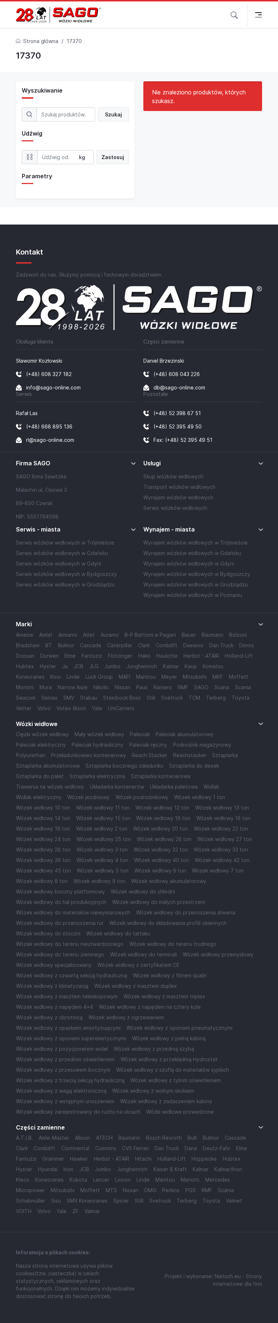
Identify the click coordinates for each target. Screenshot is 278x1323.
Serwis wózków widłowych (175, 508)
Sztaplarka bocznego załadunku (124, 766)
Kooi (55, 677)
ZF (75, 1211)
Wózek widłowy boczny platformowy (60, 891)
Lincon (123, 1180)
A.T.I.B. (24, 1138)
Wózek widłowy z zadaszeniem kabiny (166, 1101)
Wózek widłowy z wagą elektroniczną (61, 1091)
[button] (234, 14)
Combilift (166, 645)
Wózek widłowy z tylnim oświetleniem (175, 1080)
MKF (217, 677)
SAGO (201, 687)
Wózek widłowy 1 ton (199, 797)
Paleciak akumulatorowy (185, 734)
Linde (73, 677)
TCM (194, 698)
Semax (49, 698)
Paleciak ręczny (148, 745)
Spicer (121, 1201)
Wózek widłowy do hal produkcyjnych (61, 902)
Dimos (246, 645)
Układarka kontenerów (117, 787)
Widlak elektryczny (39, 797)
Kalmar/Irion (228, 1169)
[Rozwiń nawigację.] (258, 15)
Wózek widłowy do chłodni (143, 891)
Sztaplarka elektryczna (97, 776)
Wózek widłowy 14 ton (43, 818)
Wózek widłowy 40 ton (161, 860)
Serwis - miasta (38, 529)
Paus (142, 687)
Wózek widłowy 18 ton (223, 818)
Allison (82, 1138)
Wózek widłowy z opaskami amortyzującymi (68, 1028)
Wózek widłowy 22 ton (221, 828)
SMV (68, 698)
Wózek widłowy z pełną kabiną (169, 1038)
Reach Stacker (149, 755)
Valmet (234, 1201)
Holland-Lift (239, 656)
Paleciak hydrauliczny (97, 745)
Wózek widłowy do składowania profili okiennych (168, 923)
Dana (191, 1148)
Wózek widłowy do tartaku (118, 933)
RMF (183, 687)
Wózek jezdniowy (88, 797)
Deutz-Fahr (216, 1148)
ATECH (104, 1138)
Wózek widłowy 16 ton (163, 818)
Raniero (162, 687)
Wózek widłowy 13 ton (222, 808)
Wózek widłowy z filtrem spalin (170, 975)
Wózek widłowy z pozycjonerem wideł (62, 1049)
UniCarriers (121, 708)
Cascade (90, 645)
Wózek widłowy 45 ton (43, 870)
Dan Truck (221, 645)
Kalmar (171, 666)
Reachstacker (189, 755)
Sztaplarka (225, 755)
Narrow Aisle (73, 687)
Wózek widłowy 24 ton (43, 839)
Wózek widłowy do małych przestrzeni (158, 902)
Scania (243, 687)
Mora (45, 687)
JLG (93, 666)
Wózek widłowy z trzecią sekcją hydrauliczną (70, 1080)
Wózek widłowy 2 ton (101, 828)
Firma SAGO (33, 463)
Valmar (92, 1211)
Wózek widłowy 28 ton (43, 849)
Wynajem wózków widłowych (178, 497)
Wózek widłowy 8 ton (42, 881)
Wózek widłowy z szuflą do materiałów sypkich (172, 1070)
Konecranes (30, 677)
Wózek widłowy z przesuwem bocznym (63, 1070)
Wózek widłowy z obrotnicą (49, 1017)
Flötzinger (120, 656)
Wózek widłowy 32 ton (161, 849)
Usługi (152, 463)
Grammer (53, 1159)
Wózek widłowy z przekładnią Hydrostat (169, 1059)
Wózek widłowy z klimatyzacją (52, 986)
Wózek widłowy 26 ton (164, 839)
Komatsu (213, 666)
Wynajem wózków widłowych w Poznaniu (192, 595)
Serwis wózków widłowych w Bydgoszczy (66, 574)
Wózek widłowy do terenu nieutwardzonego (69, 944)
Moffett (238, 677)
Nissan (122, 687)
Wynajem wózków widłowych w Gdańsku (192, 553)
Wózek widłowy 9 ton (99, 881)
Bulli (192, 1138)
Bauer (189, 635)
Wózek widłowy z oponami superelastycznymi (71, 1038)
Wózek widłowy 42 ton (222, 860)
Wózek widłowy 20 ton (160, 828)
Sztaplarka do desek (194, 766)
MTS (111, 1190)
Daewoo (193, 645)
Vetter (23, 708)
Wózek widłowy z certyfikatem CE (138, 965)
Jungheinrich (141, 666)
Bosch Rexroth (164, 1138)
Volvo (44, 708)
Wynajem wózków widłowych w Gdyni (188, 563)
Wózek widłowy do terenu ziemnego (60, 954)
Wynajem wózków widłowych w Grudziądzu (195, 584)
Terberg (216, 698)
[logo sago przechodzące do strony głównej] (58, 15)
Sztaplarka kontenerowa (160, 776)
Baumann (212, 635)
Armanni (67, 635)
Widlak (211, 787)
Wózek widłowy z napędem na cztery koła (150, 1007)
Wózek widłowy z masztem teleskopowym (67, 996)
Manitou (146, 677)
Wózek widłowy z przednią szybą (154, 1049)
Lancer (101, 1180)
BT (48, 645)
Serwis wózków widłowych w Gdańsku (62, 553)
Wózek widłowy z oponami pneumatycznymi (179, 1028)
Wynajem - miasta (169, 529)
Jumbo (112, 666)
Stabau (88, 698)
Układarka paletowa (174, 787)
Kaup (191, 666)
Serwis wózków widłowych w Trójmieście (65, 542)
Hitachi (143, 1159)
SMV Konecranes (87, 1201)
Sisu (56, 1201)
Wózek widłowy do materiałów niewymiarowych (73, 912)
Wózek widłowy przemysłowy (218, 954)
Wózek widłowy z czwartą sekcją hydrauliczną (71, 975)
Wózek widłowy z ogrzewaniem (126, 1017)
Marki (24, 624)
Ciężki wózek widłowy (42, 734)
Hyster (48, 666)
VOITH (23, 1211)
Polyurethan (30, 755)
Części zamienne (40, 1127)
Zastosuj (112, 157)
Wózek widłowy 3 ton (102, 849)
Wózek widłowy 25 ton (103, 839)
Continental (75, 1148)
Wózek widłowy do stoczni (48, 933)
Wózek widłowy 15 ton (103, 818)
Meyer (169, 677)
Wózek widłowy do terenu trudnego (172, 944)
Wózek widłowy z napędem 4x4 (54, 1007)
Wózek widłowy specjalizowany (54, 965)
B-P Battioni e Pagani (150, 635)
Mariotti (190, 1180)
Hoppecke (204, 1159)
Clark (144, 645)
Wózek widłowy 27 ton (224, 839)
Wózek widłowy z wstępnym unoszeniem (65, 1101)
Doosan (25, 656)
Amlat (45, 635)
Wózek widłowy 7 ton (218, 870)
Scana (221, 687)
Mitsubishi (195, 677)
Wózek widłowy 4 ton (102, 860)
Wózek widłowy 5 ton (103, 870)
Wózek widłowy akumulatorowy (168, 881)
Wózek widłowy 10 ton (43, 808)
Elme (70, 656)
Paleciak (140, 734)
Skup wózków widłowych (173, 476)
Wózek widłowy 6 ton (160, 870)
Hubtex (25, 666)
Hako (144, 656)
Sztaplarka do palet (40, 776)
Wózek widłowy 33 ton (221, 849)
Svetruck (172, 698)
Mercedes (217, 1180)
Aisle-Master (54, 1138)
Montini (25, 687)
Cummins (105, 1148)
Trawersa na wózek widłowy (50, 787)
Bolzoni (238, 635)
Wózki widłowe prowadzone (180, 1112)
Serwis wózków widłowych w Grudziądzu (65, 584)
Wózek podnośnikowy (141, 797)
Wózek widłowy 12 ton (162, 808)
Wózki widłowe (37, 724)
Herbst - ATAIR (201, 656)
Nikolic (101, 687)
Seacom (25, 698)
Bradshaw (27, 645)
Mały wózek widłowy (99, 734)
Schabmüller (30, 1201)
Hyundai (48, 1169)
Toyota (240, 698)
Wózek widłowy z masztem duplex (135, 986)
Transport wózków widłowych (179, 487)
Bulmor (66, 645)
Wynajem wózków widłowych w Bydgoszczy (196, 574)
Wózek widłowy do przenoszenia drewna (185, 912)
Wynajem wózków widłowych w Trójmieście (195, 542)
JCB (78, 666)
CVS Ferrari (135, 1148)
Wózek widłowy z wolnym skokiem (153, 1091)
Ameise (24, 635)
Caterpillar (119, 645)
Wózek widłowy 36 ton (43, 860)
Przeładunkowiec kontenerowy (88, 755)
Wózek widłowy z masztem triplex (164, 996)
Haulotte (167, 656)
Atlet (89, 635)
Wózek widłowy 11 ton (103, 808)
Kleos (22, 1180)
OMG (150, 1190)
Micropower (30, 1190)
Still (151, 698)
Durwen (49, 656)
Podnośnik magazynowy (202, 745)
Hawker (79, 1159)
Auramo (110, 635)
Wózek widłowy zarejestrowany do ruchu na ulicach (78, 1112)
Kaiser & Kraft (170, 1169)
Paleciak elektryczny (41, 745)
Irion (68, 1169)
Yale (97, 708)
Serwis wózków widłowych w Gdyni (58, 563)
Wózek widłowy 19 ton (43, 828)
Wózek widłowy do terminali (143, 954)
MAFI (124, 677)
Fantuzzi (91, 656)
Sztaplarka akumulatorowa (48, 766)
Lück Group (99, 677)
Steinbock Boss (122, 698)
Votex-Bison (71, 708)
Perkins (171, 1190)
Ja (65, 666)
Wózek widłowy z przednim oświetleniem (65, 1059)
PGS (190, 1190)
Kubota (78, 1180)
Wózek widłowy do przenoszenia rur (60, 923)
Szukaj (113, 114)
